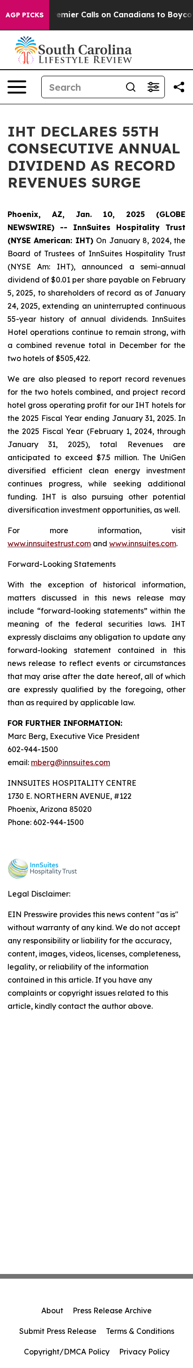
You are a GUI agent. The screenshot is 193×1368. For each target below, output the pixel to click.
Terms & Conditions (140, 1331)
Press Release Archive (112, 1310)
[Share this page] (179, 87)
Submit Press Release (57, 1331)
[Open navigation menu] (16, 87)
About (52, 1310)
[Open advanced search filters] (153, 87)
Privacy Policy (144, 1351)
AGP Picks (25, 15)
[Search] (130, 87)
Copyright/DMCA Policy (67, 1351)
